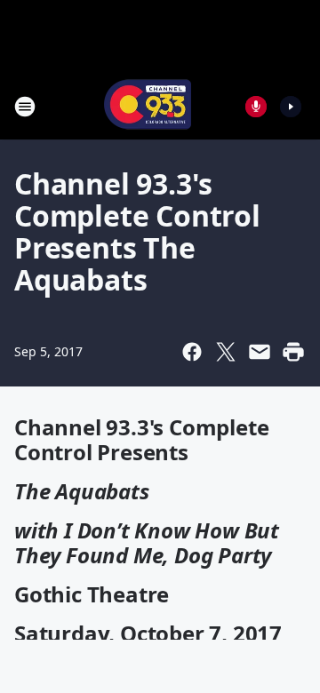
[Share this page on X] (225, 351)
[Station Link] (147, 106)
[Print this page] (293, 351)
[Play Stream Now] (290, 106)
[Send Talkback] (256, 106)
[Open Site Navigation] (25, 106)
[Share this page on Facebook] (192, 351)
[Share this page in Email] (259, 351)
